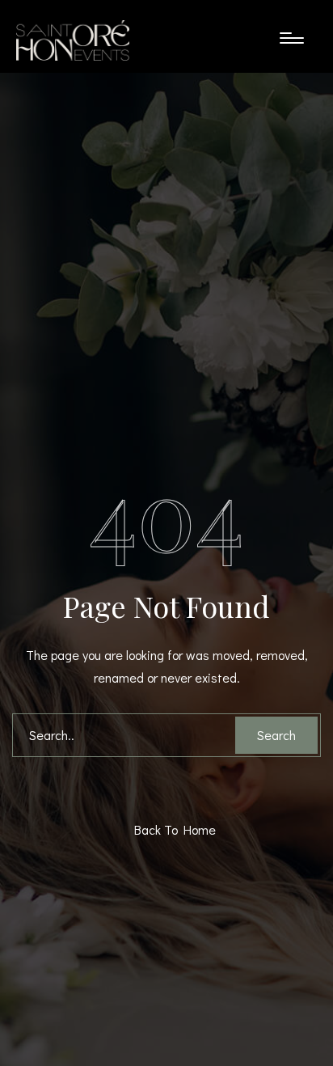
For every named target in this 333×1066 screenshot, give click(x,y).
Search (276, 734)
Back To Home (170, 829)
